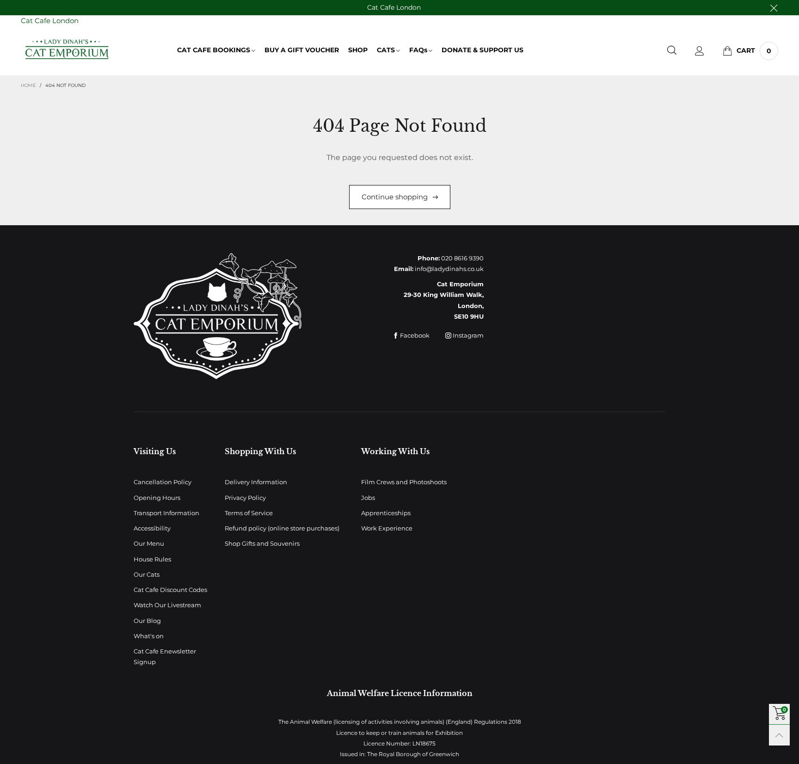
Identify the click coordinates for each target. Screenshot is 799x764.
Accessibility (152, 528)
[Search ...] (672, 50)
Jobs (368, 497)
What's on (149, 636)
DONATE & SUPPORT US (482, 50)
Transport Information (166, 513)
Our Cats (147, 574)
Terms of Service (249, 513)
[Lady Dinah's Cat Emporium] (67, 49)
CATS (386, 50)
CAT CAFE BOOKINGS (213, 50)
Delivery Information (256, 482)
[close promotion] (774, 7)
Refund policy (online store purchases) (282, 528)
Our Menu (149, 543)
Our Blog (147, 620)
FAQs (418, 50)
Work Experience (386, 528)
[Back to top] (779, 735)
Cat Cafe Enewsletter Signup (165, 656)
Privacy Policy (245, 497)
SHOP (358, 50)
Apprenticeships (386, 513)
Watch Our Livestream (167, 605)
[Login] (699, 50)
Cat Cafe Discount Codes (170, 589)
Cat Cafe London (394, 7)
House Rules (152, 559)
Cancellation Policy (162, 482)
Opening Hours (157, 497)
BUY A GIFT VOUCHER (301, 50)
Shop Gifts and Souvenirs (262, 543)
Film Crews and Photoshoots (404, 482)
